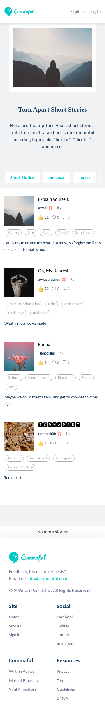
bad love (40, 313)
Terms (62, 680)
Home (14, 616)
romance (56, 177)
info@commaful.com (47, 578)
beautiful (65, 378)
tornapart (64, 458)
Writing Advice (21, 671)
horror (84, 177)
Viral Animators (22, 689)
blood (86, 378)
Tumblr (63, 634)
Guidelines (66, 689)
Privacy (63, 671)
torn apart (83, 232)
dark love (16, 313)
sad (11, 387)
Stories (15, 626)
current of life (20, 467)
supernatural (39, 378)
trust (62, 232)
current (14, 458)
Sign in (14, 634)
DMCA (62, 698)
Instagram (66, 643)
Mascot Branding (24, 680)
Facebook (65, 616)
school (14, 378)
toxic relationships (24, 304)
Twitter (63, 626)
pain (46, 232)
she (31, 232)
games (13, 232)
